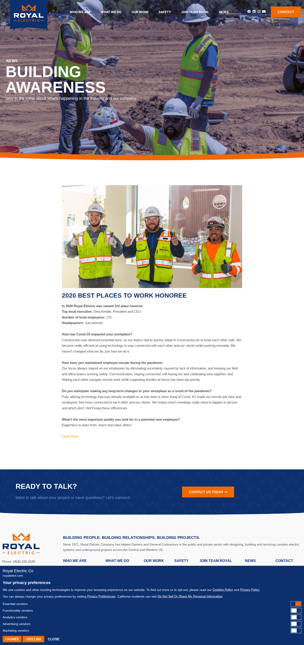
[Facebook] (249, 11)
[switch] (152, 603)
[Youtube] (263, 11)
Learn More (70, 436)
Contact (284, 561)
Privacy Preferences (101, 596)
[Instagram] (259, 11)
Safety (165, 12)
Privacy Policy (249, 589)
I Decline (33, 639)
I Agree (12, 639)
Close (53, 639)
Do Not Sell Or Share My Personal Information (190, 596)
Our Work (140, 12)
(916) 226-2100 (24, 561)
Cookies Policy (223, 589)
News (224, 12)
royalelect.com (13, 575)
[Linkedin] (254, 11)
